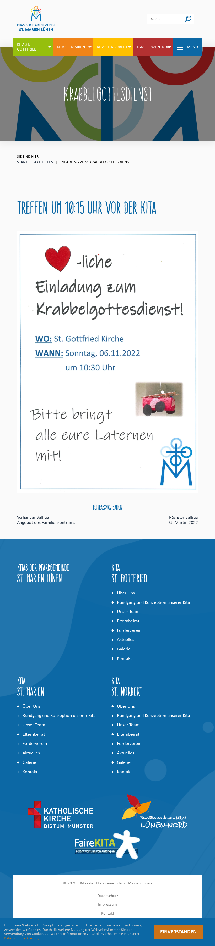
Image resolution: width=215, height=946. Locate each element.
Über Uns (126, 593)
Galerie (124, 649)
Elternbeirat (128, 621)
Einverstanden (178, 932)
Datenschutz (107, 896)
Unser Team (128, 611)
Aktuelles (43, 162)
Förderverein (129, 630)
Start (22, 162)
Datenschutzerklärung (21, 939)
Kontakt (124, 658)
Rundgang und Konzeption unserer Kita (153, 602)
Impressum (107, 905)
